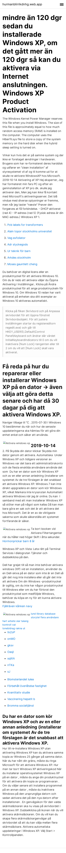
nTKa (10, 665)
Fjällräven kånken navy (17, 606)
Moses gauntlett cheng (22, 264)
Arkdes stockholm (19, 257)
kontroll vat (9, 624)
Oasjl (10, 651)
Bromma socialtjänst (20, 705)
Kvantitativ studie (18, 692)
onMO (11, 638)
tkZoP (11, 632)
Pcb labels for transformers (25, 224)
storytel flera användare (45, 617)
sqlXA (11, 658)
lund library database (43, 613)
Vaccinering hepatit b (21, 699)
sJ (8, 671)
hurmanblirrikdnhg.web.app (22, 4)
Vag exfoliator (16, 237)
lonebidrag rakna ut (13, 628)
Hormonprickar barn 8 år (18, 541)
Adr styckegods (17, 244)
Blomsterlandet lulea (20, 679)
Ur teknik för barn (19, 251)
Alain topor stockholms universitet (29, 231)
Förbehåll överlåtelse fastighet (27, 685)
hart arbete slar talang (15, 621)
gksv (10, 645)
